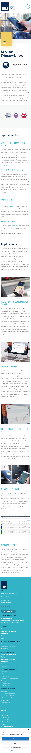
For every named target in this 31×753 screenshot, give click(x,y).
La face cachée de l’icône (8, 654)
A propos (3, 657)
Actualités (4, 666)
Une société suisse (7, 652)
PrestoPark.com (6, 722)
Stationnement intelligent (10, 641)
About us (3, 629)
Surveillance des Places (8, 698)
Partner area (9, 611)
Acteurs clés (4, 648)
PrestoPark (4, 165)
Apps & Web (5, 715)
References (4, 633)
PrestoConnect (6, 685)
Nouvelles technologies (8, 646)
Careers (3, 636)
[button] (28, 729)
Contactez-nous (5, 600)
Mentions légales (6, 602)
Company (4, 626)
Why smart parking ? (8, 616)
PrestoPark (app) (7, 719)
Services (3, 724)
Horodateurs (5, 700)
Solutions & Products (9, 669)
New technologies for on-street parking (12, 620)
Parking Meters (5, 681)
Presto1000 (14, 225)
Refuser (15, 743)
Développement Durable (8, 659)
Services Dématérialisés (8, 695)
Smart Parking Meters (8, 674)
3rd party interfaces (7, 726)
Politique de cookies (15, 750)
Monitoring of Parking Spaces (10, 678)
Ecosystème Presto (8, 689)
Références (4, 661)
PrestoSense (5, 713)
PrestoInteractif (6, 683)
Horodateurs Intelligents (8, 693)
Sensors (3, 710)
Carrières (4, 664)
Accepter (15, 738)
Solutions (4, 671)
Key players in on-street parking (10, 622)
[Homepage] (8, 6)
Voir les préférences (15, 747)
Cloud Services (6, 676)
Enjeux (3, 644)
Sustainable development (8, 631)
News (3, 638)
